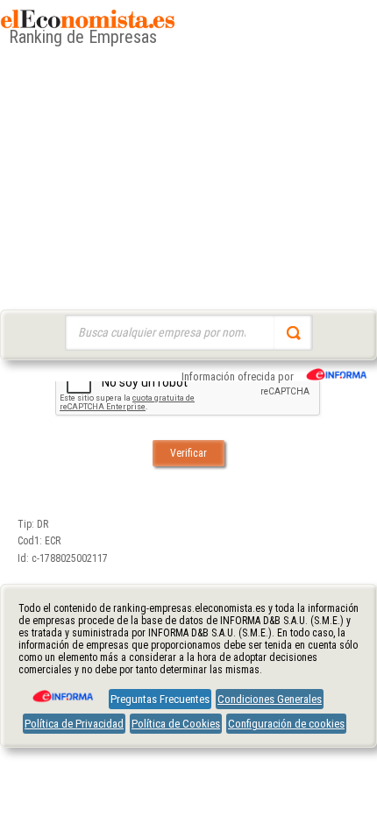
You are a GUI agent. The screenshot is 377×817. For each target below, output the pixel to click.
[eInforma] (61, 690)
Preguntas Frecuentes (160, 699)
